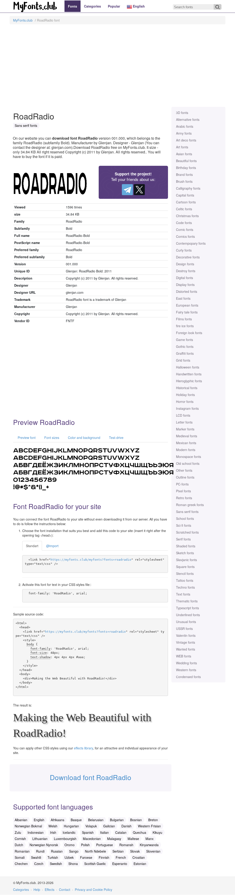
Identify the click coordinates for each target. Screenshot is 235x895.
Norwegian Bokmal (28, 826)
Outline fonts (185, 477)
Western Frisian (149, 826)
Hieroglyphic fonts (189, 381)
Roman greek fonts (190, 504)
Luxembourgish (65, 838)
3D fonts (182, 112)
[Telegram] (127, 189)
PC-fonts (182, 484)
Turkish (53, 857)
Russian (57, 851)
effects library (83, 748)
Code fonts (184, 222)
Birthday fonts (186, 167)
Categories (92, 6)
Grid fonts (183, 360)
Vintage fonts (185, 642)
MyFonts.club (23, 20)
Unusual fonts (186, 621)
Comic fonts (184, 229)
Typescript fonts (187, 608)
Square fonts (185, 566)
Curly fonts (184, 250)
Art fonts (182, 147)
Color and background (83, 437)
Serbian (118, 851)
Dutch (19, 844)
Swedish (56, 863)
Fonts (72, 6)
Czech (38, 863)
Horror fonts (184, 401)
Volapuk (91, 826)
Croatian (138, 857)
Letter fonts (184, 422)
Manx (149, 838)
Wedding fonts (186, 663)
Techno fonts (185, 587)
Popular (114, 6)
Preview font (26, 437)
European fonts (187, 305)
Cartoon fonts (186, 202)
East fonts (183, 298)
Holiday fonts (185, 394)
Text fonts (183, 594)
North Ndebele (95, 851)
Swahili (36, 857)
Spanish (88, 832)
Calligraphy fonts (188, 188)
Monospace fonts (188, 456)
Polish (85, 844)
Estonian (140, 863)
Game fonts (184, 339)
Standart (32, 545)
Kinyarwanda (149, 844)
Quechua (139, 832)
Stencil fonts (185, 573)
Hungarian (71, 826)
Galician (109, 826)
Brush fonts (184, 181)
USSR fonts (184, 628)
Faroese (86, 857)
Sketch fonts (185, 553)
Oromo (69, 844)
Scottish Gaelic (95, 863)
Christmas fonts (187, 215)
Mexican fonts (186, 443)
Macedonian (92, 838)
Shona (73, 863)
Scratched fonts (187, 532)
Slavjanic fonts (186, 559)
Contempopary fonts (191, 243)
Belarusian (96, 819)
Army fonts (184, 133)
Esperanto (119, 863)
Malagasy (114, 838)
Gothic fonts (184, 346)
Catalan (120, 832)
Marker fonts (185, 429)
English (138, 6)
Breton (153, 819)
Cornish (20, 838)
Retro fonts (184, 498)
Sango (73, 851)
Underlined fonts (188, 614)
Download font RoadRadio (90, 777)
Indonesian (36, 832)
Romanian (22, 851)
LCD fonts (183, 415)
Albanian (21, 819)
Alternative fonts (187, 119)
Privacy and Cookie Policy (93, 889)
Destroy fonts (185, 271)
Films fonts (184, 319)
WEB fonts (183, 656)
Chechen (21, 863)
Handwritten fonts (188, 374)
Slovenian (153, 851)
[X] (139, 189)
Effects (49, 889)
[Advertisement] (117, 68)
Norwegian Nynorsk (44, 844)
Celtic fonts (184, 209)
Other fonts (184, 470)
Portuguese (104, 844)
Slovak (135, 851)
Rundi (40, 851)
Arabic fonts (184, 126)
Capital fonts (185, 195)
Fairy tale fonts (187, 312)
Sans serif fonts (187, 511)
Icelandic (69, 832)
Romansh (126, 844)
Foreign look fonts (189, 332)
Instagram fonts (187, 408)
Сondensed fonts (188, 676)
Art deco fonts (186, 140)
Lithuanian (40, 838)
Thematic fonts (187, 601)
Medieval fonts (186, 436)
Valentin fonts (186, 635)
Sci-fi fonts (183, 525)
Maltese (133, 838)
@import (52, 545)
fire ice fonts (185, 326)
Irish (53, 832)
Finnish (104, 857)
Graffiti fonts (185, 353)
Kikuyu (157, 832)
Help (37, 889)
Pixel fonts (183, 491)
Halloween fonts (187, 367)
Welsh (52, 826)
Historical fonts (186, 387)
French (121, 857)
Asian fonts (184, 154)
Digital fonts (184, 277)
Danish (126, 826)
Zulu (18, 832)
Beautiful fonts (186, 160)
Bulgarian (117, 819)
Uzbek (69, 857)
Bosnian (136, 819)
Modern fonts (185, 449)
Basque (76, 819)
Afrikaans (57, 819)
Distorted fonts (186, 291)
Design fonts (185, 264)
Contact (64, 889)
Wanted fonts (185, 649)
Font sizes (51, 437)
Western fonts (186, 670)
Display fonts (185, 284)
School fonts (185, 518)
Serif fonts (183, 539)
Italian (104, 832)
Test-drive (115, 437)
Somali (20, 857)
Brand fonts (184, 174)
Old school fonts (187, 463)
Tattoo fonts (184, 580)
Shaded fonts (185, 546)
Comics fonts (185, 236)
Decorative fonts (188, 257)
